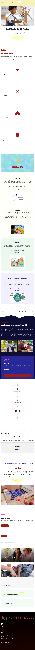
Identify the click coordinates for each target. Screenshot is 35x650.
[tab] (17, 436)
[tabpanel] (17, 440)
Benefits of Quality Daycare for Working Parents (10, 603)
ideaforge (5, 579)
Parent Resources (15, 559)
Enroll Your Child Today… (22, 311)
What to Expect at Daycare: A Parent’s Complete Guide (12, 557)
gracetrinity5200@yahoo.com (9, 642)
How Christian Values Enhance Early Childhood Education (12, 582)
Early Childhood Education (8, 559)
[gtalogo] (7, 1)
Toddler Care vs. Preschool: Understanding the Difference (11, 594)
